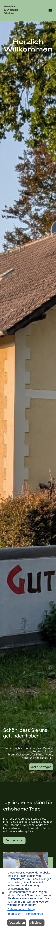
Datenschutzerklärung (21, 909)
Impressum (14, 913)
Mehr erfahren (14, 840)
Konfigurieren (34, 913)
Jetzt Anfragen (40, 767)
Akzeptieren (17, 922)
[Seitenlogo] (15, 18)
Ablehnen (36, 922)
